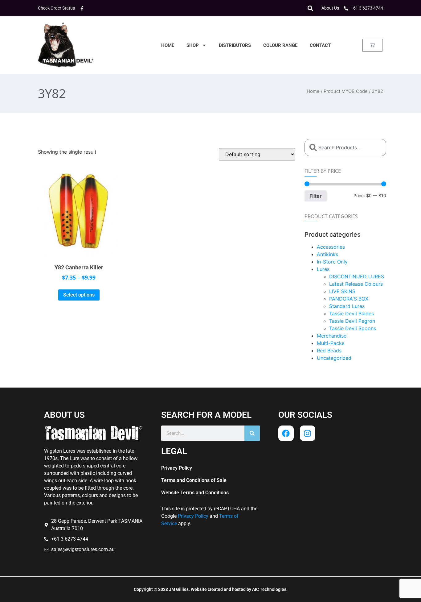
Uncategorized (334, 358)
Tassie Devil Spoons (352, 328)
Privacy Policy (176, 468)
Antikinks (327, 254)
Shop (192, 45)
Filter (315, 196)
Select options (79, 295)
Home (167, 45)
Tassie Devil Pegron (352, 321)
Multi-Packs (330, 343)
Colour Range (280, 45)
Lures (323, 269)
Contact (320, 45)
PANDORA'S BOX (348, 299)
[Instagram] (307, 433)
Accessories (331, 247)
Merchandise (331, 336)
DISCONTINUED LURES (356, 276)
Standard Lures (347, 306)
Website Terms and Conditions (195, 493)
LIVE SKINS (342, 291)
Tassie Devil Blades (351, 313)
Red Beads (329, 350)
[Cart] (372, 45)
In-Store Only (332, 262)
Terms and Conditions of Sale (194, 480)
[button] (310, 8)
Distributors (235, 45)
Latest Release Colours (356, 284)
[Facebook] (286, 433)
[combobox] (345, 147)
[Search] (252, 433)
